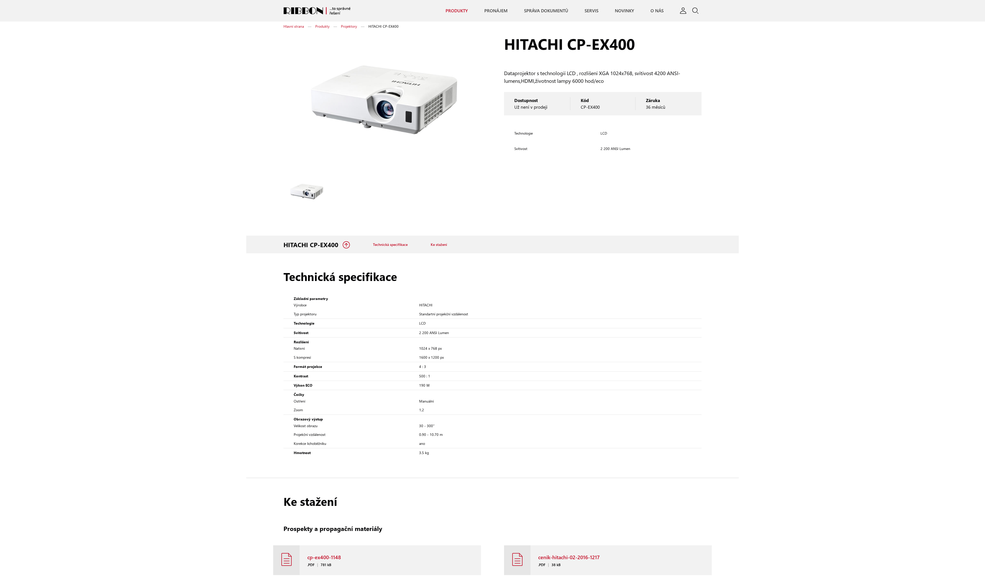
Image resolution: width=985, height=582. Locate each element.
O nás (650, 12)
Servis (581, 12)
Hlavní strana (293, 30)
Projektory (349, 30)
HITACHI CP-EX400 (311, 251)
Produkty (442, 12)
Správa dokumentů (535, 12)
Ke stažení (447, 251)
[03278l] (306, 196)
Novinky (616, 12)
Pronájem (483, 12)
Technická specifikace (394, 251)
